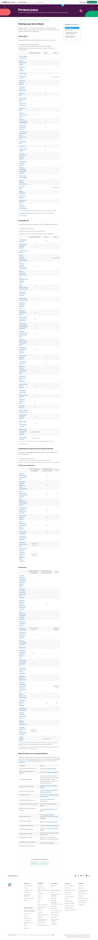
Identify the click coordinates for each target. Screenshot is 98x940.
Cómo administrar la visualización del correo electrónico (22, 615)
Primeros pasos (34, 19)
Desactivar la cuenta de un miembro (22, 293)
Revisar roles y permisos (44, 19)
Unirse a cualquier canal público (23, 62)
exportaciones (50, 799)
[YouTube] (86, 876)
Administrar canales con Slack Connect (22, 88)
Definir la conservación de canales (23, 114)
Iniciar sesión (73, 2)
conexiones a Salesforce (52, 825)
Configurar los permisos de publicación (22, 127)
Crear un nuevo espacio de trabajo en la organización (22, 644)
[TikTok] (89, 876)
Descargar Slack (11, 934)
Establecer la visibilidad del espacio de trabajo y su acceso (22, 654)
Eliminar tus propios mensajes (22, 68)
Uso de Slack (68, 27)
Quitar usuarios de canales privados (23, 246)
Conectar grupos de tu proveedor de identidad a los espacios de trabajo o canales (22, 581)
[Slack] (10, 906)
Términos (25, 934)
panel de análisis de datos (49, 768)
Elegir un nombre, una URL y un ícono (23, 695)
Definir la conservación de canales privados (23, 121)
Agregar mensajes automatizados (23, 182)
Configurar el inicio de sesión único (23, 544)
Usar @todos (22, 146)
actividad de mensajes (48, 809)
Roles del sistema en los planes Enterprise (71, 36)
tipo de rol (36, 31)
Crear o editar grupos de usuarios (22, 357)
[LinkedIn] (75, 876)
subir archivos (23, 58)
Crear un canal (22, 73)
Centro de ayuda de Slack (24, 19)
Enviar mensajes (23, 56)
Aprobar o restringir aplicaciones (22, 722)
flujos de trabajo (50, 843)
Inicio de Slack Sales (52, 822)
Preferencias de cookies (33, 934)
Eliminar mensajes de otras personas (22, 273)
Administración (69, 30)
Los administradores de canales (25, 213)
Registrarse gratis (92, 2)
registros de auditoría (52, 772)
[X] (83, 876)
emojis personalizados (51, 790)
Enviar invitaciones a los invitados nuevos (23, 287)
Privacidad (19, 934)
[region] (39, 131)
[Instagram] (78, 876)
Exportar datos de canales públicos (22, 416)
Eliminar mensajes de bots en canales (23, 206)
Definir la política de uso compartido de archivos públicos (23, 525)
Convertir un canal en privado (22, 82)
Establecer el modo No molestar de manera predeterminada (23, 485)
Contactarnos (82, 2)
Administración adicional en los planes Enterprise (72, 33)
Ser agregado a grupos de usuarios (23, 163)
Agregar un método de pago (22, 401)
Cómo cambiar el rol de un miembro (23, 385)
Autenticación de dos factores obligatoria (23, 537)
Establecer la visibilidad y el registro (22, 312)
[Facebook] (81, 876)
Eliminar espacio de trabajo (21, 738)
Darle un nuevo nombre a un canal (23, 99)
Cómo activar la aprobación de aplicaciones (23, 318)
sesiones (50, 828)
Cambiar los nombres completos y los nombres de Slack (23, 370)
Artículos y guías (23, 2)
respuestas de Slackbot (45, 792)
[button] (34, 863)
